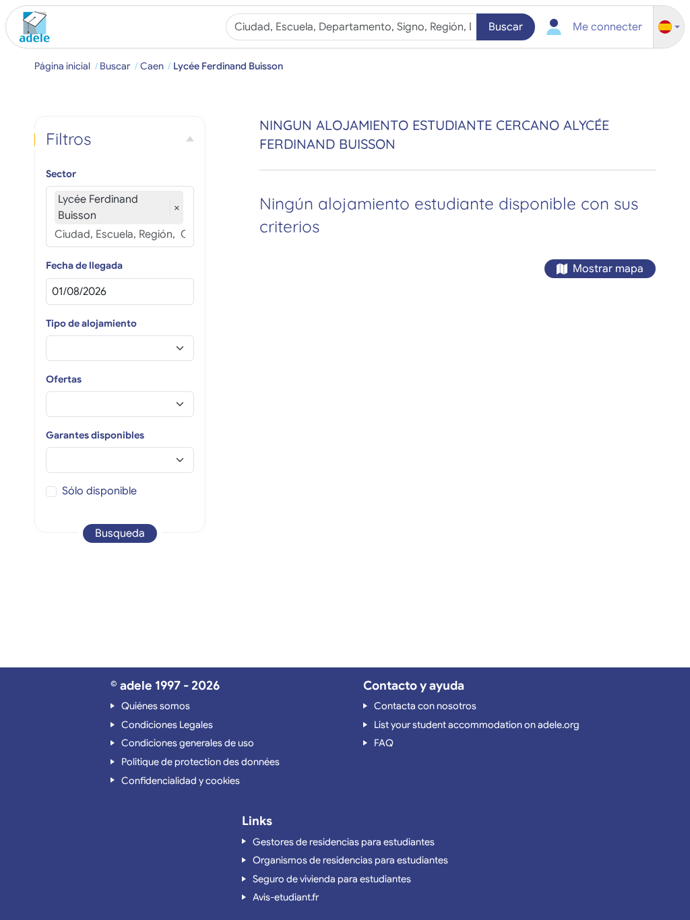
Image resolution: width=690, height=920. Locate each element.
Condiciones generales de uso (187, 743)
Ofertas (64, 379)
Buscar (506, 27)
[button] (669, 27)
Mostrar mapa (608, 268)
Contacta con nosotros (425, 706)
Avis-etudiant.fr (286, 897)
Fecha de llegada (84, 265)
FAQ (384, 743)
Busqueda (120, 533)
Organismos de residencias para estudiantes (350, 860)
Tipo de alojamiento (91, 323)
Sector (61, 174)
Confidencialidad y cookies (180, 781)
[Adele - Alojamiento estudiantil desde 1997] (29, 27)
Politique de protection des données (200, 762)
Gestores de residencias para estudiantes (344, 842)
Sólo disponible (99, 491)
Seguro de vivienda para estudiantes (332, 879)
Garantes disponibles (95, 435)
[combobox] (353, 27)
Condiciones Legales (167, 725)
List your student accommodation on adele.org (476, 725)
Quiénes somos (155, 706)
